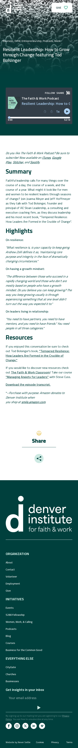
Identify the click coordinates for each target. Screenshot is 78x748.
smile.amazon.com (33, 402)
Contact (10, 569)
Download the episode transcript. (28, 384)
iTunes (46, 157)
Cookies (40, 742)
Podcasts (11, 629)
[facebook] (9, 726)
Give (8, 591)
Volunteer (11, 576)
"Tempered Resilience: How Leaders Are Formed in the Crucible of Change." (37, 355)
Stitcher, (18, 162)
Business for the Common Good (24, 650)
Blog (8, 636)
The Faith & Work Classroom (30, 372)
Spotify (35, 162)
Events (10, 608)
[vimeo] (42, 726)
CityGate (11, 667)
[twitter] (25, 726)
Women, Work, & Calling (19, 622)
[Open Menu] (18, 8)
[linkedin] (34, 726)
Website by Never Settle (18, 742)
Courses (10, 643)
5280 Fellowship (15, 615)
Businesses (12, 681)
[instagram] (17, 726)
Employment (13, 583)
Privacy (55, 742)
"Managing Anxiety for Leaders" (27, 377)
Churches (11, 674)
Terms (69, 742)
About (9, 562)
